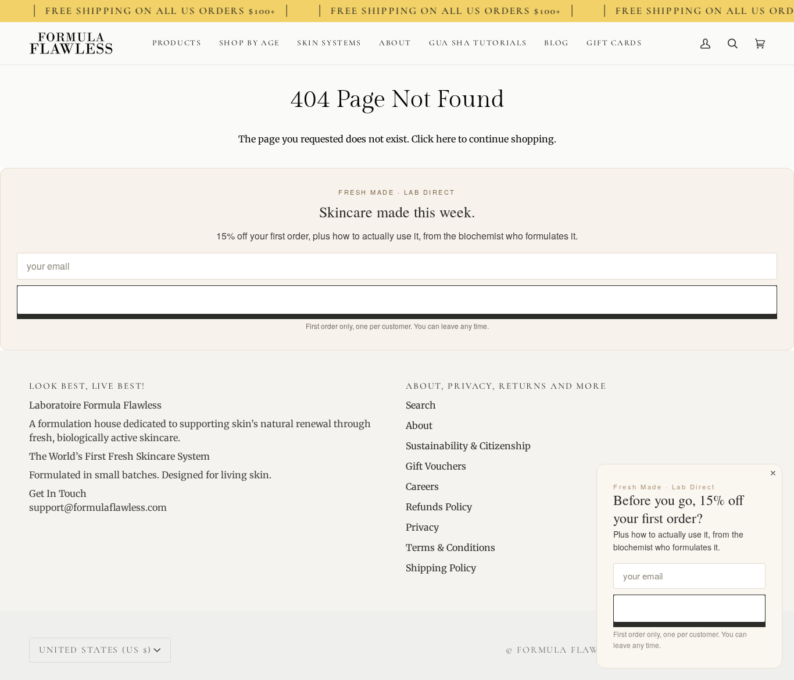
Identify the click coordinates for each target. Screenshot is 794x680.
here (446, 139)
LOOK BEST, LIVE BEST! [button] (87, 386)
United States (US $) (95, 650)
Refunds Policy (439, 507)
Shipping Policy (441, 568)
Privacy (422, 527)
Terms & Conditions (450, 547)
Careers (422, 486)
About (419, 425)
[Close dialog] (773, 473)
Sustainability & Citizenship (468, 446)
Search (421, 405)
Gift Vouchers (436, 466)
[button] (177, 43)
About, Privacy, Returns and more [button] (506, 386)
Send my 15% (397, 300)
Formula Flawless (569, 650)
